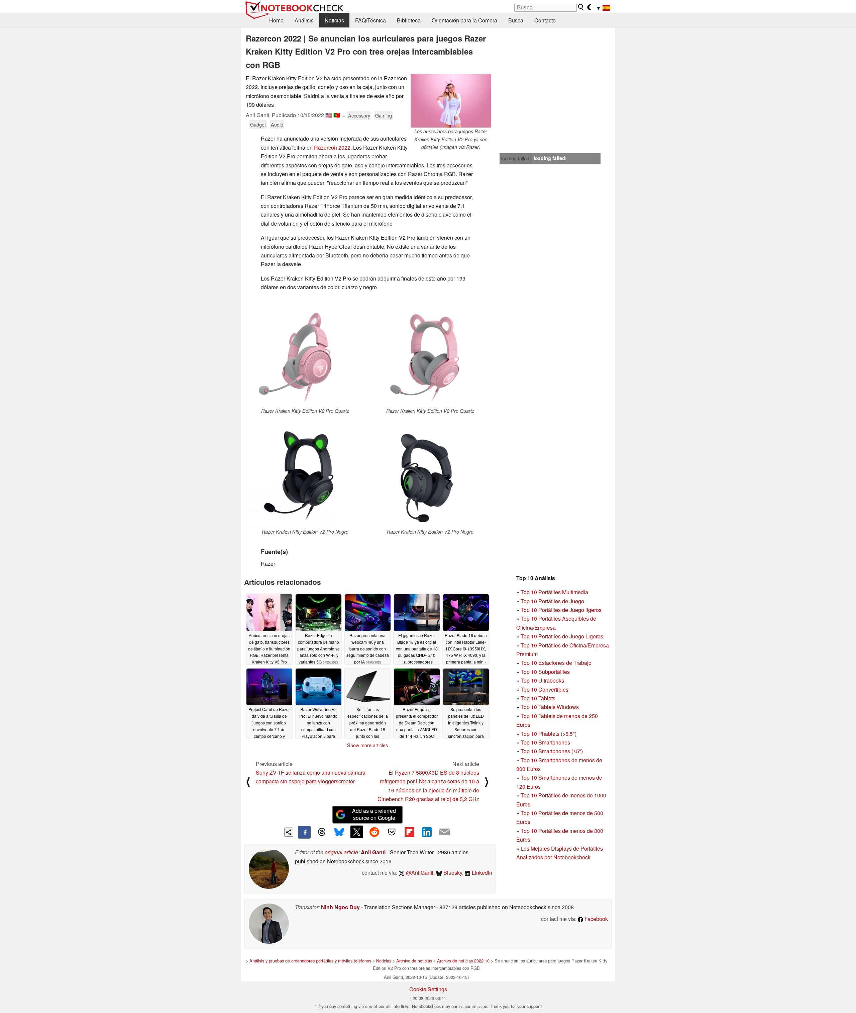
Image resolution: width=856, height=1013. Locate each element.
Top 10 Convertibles (544, 689)
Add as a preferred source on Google (374, 814)
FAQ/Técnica (370, 20)
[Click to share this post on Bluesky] (339, 832)
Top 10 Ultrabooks (542, 680)
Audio (277, 124)
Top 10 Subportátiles (545, 672)
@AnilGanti (419, 872)
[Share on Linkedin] (426, 832)
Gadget (258, 124)
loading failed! (516, 158)
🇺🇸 (328, 115)
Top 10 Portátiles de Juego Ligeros (562, 636)
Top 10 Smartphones (545, 742)
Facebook (595, 919)
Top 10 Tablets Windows (550, 707)
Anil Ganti (373, 852)
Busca (515, 20)
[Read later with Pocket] (392, 832)
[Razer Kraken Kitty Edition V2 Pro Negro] (305, 473)
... (343, 115)
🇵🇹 (336, 115)
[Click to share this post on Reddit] (374, 832)
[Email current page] (444, 832)
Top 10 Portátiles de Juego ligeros (561, 610)
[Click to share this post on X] (356, 832)
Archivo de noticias (414, 960)
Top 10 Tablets (538, 698)
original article (341, 852)
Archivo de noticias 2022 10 (463, 960)
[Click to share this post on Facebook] (304, 832)
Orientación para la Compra (464, 20)
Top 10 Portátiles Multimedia (554, 592)
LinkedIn (481, 872)
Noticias (334, 20)
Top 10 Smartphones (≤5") (552, 751)
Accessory (359, 115)
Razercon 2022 (332, 147)
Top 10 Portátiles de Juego (552, 601)
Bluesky (452, 872)
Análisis (304, 20)
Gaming (383, 115)
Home (276, 20)
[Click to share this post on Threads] (321, 832)
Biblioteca (409, 20)
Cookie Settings (428, 989)
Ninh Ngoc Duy (340, 907)
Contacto (545, 20)
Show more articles (367, 745)
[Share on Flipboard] (409, 832)
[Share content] (288, 832)
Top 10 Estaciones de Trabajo (556, 663)
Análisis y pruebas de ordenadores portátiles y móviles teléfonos (310, 960)
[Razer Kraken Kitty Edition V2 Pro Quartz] (305, 352)
